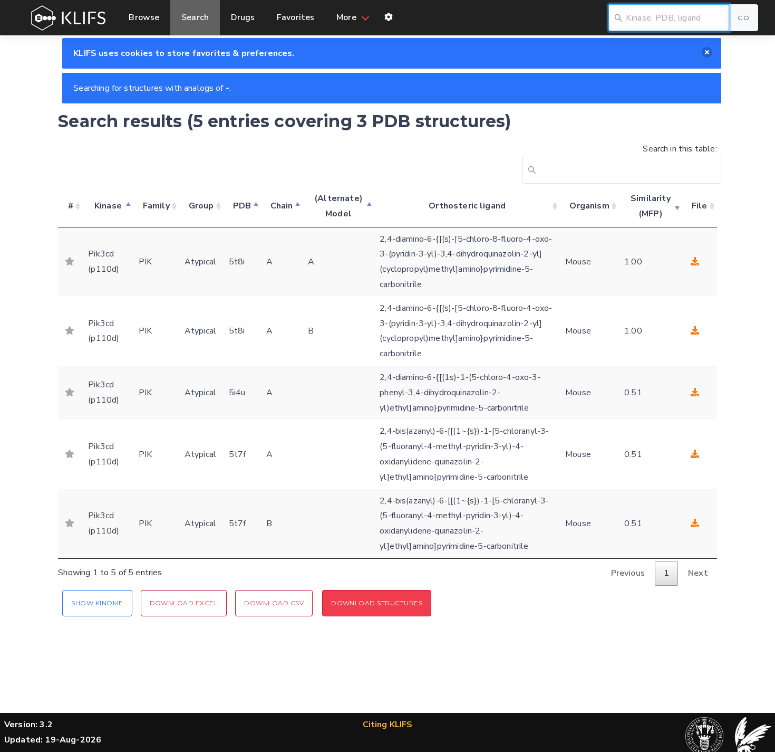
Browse (144, 17)
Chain (281, 206)
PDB (242, 206)
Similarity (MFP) (651, 206)
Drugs (243, 17)
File (700, 206)
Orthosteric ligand (467, 206)
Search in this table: (679, 149)
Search (195, 17)
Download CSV (274, 603)
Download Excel (184, 603)
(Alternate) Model (338, 206)
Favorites (295, 17)
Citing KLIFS (388, 724)
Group (201, 206)
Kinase (108, 206)
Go (743, 18)
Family (156, 206)
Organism (589, 206)
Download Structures (376, 603)
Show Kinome (97, 603)
